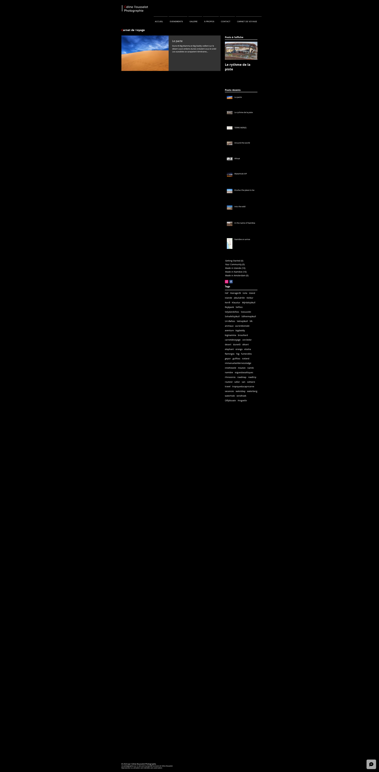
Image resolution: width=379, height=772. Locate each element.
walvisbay (240, 391)
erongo (239, 349)
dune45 (237, 344)
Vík (251, 321)
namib (250, 367)
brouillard (243, 335)
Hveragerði (235, 293)
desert (228, 344)
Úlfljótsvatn (230, 400)
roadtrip (252, 377)
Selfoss (239, 307)
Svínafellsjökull (232, 316)
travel (228, 386)
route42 (229, 381)
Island (252, 293)
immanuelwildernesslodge (238, 363)
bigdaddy (240, 330)
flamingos (230, 353)
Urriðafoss (230, 321)
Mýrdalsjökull (248, 302)
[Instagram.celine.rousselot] (226, 281)
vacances (229, 391)
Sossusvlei (246, 311)
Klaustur (236, 302)
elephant (229, 349)
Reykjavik (229, 307)
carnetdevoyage (233, 339)
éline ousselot (136, 7)
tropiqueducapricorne (243, 386)
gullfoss (236, 358)
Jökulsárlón (239, 297)
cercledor (247, 339)
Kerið (227, 302)
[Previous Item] (229, 50)
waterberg (252, 391)
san (243, 381)
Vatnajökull (242, 321)
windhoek (241, 395)
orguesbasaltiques (244, 372)
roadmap (241, 377)
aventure (229, 330)
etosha (247, 349)
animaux (229, 325)
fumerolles (246, 353)
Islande (228, 297)
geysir (228, 358)
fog (237, 353)
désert (245, 344)
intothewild (230, 367)
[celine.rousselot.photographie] (231, 281)
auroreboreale (242, 325)
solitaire (251, 381)
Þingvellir (242, 400)
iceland (245, 358)
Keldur (250, 297)
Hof (226, 293)
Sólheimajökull (248, 316)
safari (237, 381)
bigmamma (230, 335)
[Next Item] (252, 50)
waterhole (230, 395)
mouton (242, 367)
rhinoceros (230, 377)
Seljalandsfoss (232, 311)
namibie (229, 372)
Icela (245, 293)
